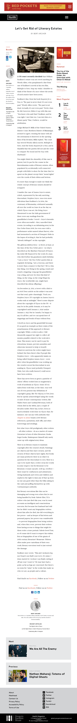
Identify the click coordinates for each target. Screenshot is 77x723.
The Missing (62, 86)
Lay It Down (66, 104)
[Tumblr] (44, 701)
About (11, 692)
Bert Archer (40, 34)
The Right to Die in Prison (10, 112)
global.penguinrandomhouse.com (61, 718)
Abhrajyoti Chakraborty (62, 90)
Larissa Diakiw (66, 132)
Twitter (51, 578)
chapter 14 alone (23, 418)
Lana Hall (65, 122)
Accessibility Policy (16, 704)
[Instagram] (44, 698)
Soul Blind (66, 128)
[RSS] (44, 707)
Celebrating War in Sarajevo (10, 124)
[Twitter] (10, 57)
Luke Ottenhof (67, 108)
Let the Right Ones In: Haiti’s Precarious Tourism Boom (10, 118)
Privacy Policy (14, 701)
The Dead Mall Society (67, 116)
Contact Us (13, 698)
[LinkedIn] (7, 59)
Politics (32, 646)
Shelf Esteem (34, 671)
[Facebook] (7, 57)
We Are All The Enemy (43, 648)
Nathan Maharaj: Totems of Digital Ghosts (47, 675)
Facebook (33, 578)
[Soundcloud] (44, 704)
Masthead (13, 695)
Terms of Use (14, 707)
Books (9, 49)
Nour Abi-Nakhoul (64, 82)
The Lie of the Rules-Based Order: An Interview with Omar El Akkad (63, 75)
